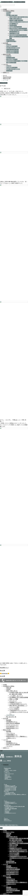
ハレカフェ (9, 71)
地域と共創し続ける (11, 15)
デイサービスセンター (12, 49)
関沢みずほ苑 (7, 54)
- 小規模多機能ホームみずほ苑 (9, 793)
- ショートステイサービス (9, 773)
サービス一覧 (6, 771)
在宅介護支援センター (12, 51)
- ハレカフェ (6, 804)
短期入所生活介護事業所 (13, 48)
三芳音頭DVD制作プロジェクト (18, 28)
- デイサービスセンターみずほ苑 (10, 787)
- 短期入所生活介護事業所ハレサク (10, 803)
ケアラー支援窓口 (14, 33)
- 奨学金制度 (6, 811)
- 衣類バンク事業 (7, 809)
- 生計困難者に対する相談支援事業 (10, 808)
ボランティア (13, 25)
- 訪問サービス (7, 775)
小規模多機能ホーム (11, 59)
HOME (5, 9)
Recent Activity (10, 40)
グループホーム (10, 57)
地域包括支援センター (12, 53)
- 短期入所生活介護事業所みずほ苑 (10, 786)
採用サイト (6, 72)
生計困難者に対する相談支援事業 (18, 22)
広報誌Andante (6, 819)
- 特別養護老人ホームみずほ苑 (9, 785)
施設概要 (8, 44)
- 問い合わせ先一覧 (7, 779)
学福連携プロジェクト (15, 27)
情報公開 (8, 12)
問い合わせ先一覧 (11, 41)
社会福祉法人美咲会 (8, 10)
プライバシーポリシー (8, 820)
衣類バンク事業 (13, 23)
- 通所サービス (7, 774)
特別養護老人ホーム (11, 46)
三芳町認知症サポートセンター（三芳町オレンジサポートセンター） (18, 36)
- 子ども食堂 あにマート (9, 807)
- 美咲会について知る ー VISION (10, 770)
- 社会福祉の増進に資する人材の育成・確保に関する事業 (14, 806)
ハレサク (5, 64)
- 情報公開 (6, 769)
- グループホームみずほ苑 (9, 792)
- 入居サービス (7, 772)
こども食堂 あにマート (16, 20)
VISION (8, 14)
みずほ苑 (5, 43)
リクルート (6, 818)
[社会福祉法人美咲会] (12, 2)
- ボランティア (7, 810)
